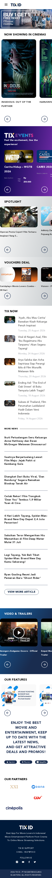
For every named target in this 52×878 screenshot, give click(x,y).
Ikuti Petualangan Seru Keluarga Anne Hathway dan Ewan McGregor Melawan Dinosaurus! (25, 441)
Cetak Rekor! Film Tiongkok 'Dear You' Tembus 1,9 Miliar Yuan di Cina (22, 500)
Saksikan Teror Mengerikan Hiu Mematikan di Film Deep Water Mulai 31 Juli (24, 539)
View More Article (21, 592)
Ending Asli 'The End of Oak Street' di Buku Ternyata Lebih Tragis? (32, 387)
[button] (7, 119)
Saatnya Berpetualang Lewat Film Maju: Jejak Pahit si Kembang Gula (23, 460)
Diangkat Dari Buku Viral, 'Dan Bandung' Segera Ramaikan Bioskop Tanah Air (24, 480)
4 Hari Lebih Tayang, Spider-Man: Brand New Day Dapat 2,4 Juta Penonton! (25, 519)
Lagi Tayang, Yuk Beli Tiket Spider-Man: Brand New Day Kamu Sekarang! (22, 558)
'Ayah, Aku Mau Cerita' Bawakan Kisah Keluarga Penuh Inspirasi (32, 322)
